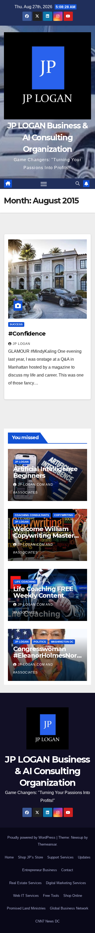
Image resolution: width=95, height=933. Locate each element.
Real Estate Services (25, 883)
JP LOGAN (21, 344)
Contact (67, 870)
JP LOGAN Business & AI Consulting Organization (47, 137)
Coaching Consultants (32, 514)
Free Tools (51, 896)
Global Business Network (69, 908)
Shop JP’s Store (30, 857)
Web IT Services (26, 896)
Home (9, 857)
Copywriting (63, 514)
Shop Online (72, 896)
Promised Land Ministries (26, 908)
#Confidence (27, 333)
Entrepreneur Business (39, 870)
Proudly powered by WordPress (31, 837)
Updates (84, 857)
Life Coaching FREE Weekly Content (43, 592)
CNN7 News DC (47, 921)
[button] (77, 183)
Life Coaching (25, 581)
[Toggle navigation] (44, 183)
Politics (40, 641)
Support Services (60, 857)
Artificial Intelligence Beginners (45, 472)
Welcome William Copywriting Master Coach (43, 535)
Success (16, 324)
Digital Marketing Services (66, 883)
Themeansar (47, 844)
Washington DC (62, 641)
